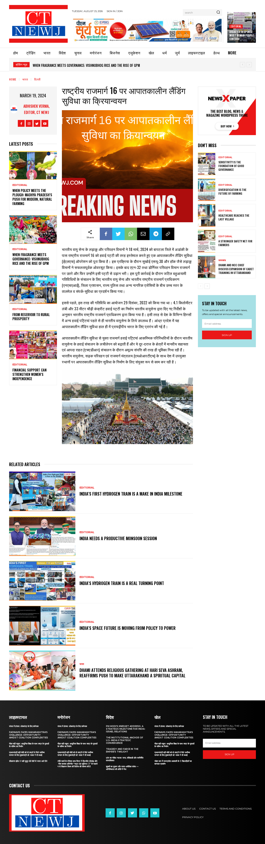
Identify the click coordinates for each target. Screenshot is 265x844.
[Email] (143, 234)
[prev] (242, 64)
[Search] (218, 12)
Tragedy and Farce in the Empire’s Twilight (122, 750)
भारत (25, 79)
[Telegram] (155, 234)
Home (12, 79)
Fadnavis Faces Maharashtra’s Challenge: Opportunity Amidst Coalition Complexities (28, 735)
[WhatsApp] (131, 234)
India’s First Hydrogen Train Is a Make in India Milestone (131, 494)
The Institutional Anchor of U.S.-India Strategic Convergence (124, 740)
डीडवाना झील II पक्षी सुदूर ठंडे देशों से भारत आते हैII (28, 761)
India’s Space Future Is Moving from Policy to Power (128, 628)
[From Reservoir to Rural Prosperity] (33, 289)
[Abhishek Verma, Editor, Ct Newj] (14, 109)
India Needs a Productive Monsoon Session (118, 538)
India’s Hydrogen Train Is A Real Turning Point (122, 583)
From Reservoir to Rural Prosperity (31, 316)
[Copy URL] (168, 234)
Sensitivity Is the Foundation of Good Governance (231, 166)
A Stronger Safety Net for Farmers (235, 243)
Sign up (227, 335)
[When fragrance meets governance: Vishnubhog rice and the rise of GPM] (33, 229)
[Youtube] (44, 123)
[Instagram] (29, 123)
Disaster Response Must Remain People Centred (241, 35)
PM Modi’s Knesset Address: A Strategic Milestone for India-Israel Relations (125, 729)
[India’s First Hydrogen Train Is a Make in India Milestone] (42, 491)
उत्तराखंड (222, 260)
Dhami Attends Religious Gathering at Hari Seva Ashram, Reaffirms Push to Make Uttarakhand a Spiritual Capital (133, 673)
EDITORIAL (236, 26)
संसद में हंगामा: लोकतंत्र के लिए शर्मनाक (24, 726)
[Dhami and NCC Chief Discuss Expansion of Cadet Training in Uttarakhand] (206, 267)
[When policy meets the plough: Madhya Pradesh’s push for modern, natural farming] (33, 165)
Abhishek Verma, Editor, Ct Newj (36, 109)
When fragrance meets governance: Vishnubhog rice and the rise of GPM (86, 65)
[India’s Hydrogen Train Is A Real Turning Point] (42, 581)
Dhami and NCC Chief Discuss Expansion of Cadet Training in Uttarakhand (236, 269)
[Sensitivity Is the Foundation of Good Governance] (206, 164)
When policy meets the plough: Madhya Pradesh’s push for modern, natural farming (32, 197)
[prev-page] (200, 286)
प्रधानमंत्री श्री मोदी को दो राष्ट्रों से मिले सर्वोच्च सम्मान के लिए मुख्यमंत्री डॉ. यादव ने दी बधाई (27, 753)
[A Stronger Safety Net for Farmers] (206, 241)
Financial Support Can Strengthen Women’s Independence (29, 374)
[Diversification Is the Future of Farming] (206, 189)
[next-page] (207, 286)
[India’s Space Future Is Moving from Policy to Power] (42, 626)
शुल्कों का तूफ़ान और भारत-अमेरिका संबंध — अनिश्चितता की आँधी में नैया (122, 768)
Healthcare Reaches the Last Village (233, 217)
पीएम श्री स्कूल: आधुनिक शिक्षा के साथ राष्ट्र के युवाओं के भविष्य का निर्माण (29, 745)
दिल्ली (37, 79)
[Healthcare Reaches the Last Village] (206, 215)
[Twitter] (37, 123)
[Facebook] (21, 123)
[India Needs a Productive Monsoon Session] (42, 536)
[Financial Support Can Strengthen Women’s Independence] (33, 344)
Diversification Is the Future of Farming (232, 191)
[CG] (147, 30)
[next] (249, 64)
